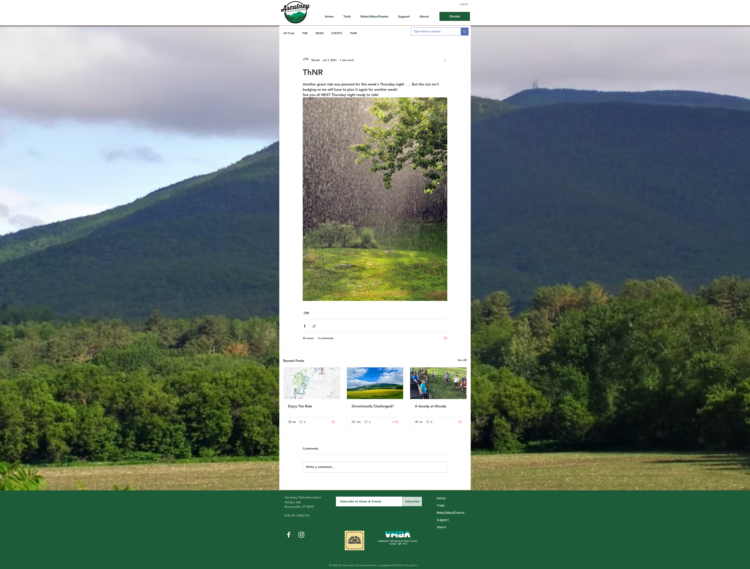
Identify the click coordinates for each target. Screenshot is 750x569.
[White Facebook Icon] (289, 535)
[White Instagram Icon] (301, 535)
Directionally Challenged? (373, 406)
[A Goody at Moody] (438, 383)
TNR (305, 33)
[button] (406, 16)
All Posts (288, 33)
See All (462, 360)
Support (443, 520)
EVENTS (336, 33)
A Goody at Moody (430, 406)
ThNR (353, 33)
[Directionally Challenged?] (375, 383)
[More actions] (445, 60)
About (441, 527)
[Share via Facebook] (304, 326)
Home (441, 498)
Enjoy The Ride (300, 406)
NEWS (319, 33)
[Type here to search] (464, 31)
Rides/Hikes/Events (450, 512)
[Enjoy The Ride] (311, 383)
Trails (441, 505)
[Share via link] (314, 326)
